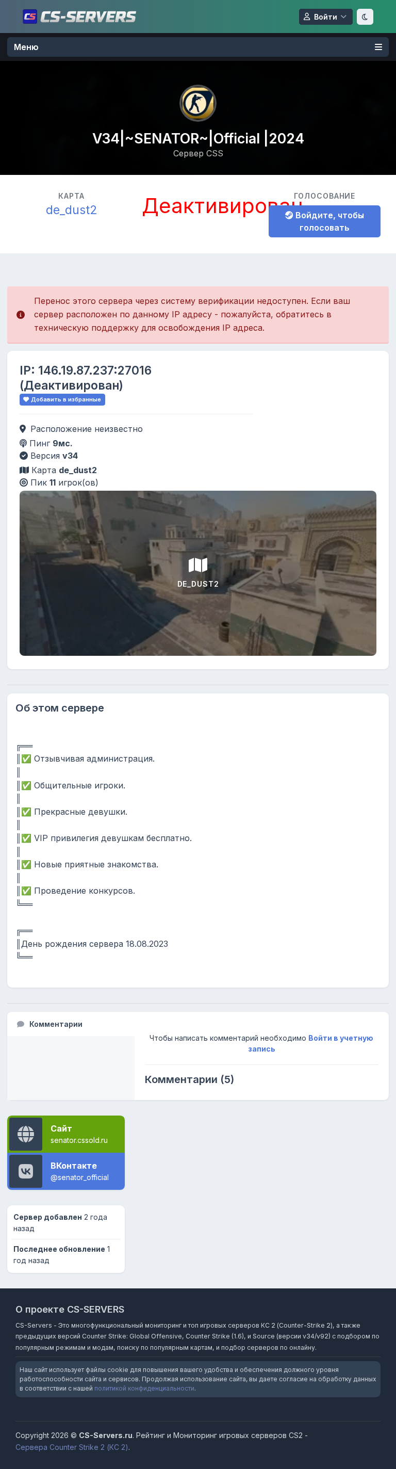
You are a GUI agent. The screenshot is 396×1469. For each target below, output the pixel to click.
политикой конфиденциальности (144, 1388)
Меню (26, 47)
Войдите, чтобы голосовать (328, 221)
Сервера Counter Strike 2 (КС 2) (71, 1447)
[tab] (71, 1024)
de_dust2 (71, 210)
